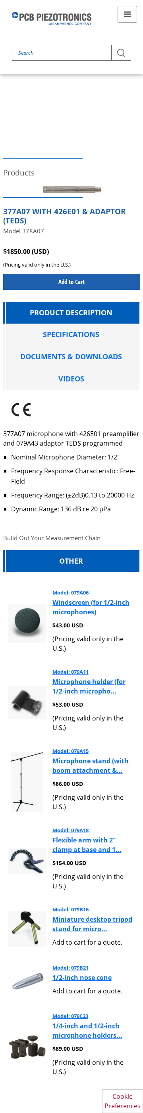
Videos (71, 378)
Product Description (71, 312)
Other (71, 561)
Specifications (71, 334)
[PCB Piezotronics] (51, 18)
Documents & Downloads (71, 356)
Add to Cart (71, 282)
